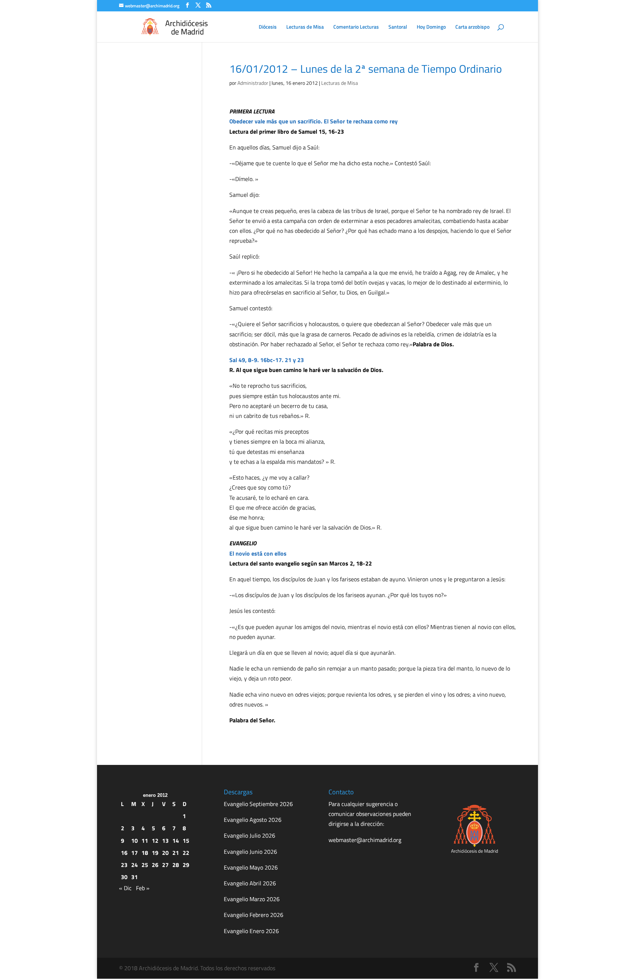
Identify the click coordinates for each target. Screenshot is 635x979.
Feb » (143, 888)
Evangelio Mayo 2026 (251, 867)
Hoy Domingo (431, 27)
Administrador (252, 83)
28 (175, 864)
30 (124, 877)
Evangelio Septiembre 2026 (258, 803)
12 (155, 840)
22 (186, 852)
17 (134, 852)
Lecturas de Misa (305, 27)
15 (186, 840)
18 (144, 852)
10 (134, 840)
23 (124, 864)
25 (144, 864)
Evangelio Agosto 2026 (252, 819)
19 (155, 852)
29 (186, 864)
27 (165, 864)
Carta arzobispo (472, 27)
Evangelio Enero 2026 (251, 930)
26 (155, 864)
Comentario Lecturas (356, 27)
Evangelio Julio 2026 (249, 835)
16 (124, 852)
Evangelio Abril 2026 (250, 883)
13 (165, 840)
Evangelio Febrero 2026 (253, 914)
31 (134, 877)
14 (175, 840)
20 (165, 852)
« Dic (125, 888)
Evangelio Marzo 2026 (252, 899)
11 (144, 840)
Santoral (397, 27)
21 (175, 852)
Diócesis (268, 27)
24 (134, 864)
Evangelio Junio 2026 (250, 851)
